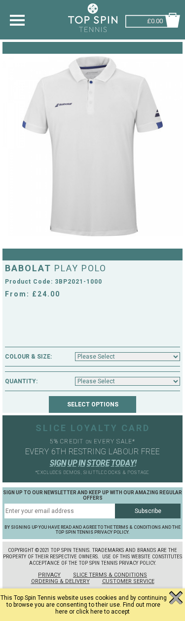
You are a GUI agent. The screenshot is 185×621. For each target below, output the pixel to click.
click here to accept (103, 611)
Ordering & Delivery (60, 581)
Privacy (49, 575)
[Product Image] (92, 146)
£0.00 (155, 20)
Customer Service (128, 581)
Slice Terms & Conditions (110, 575)
